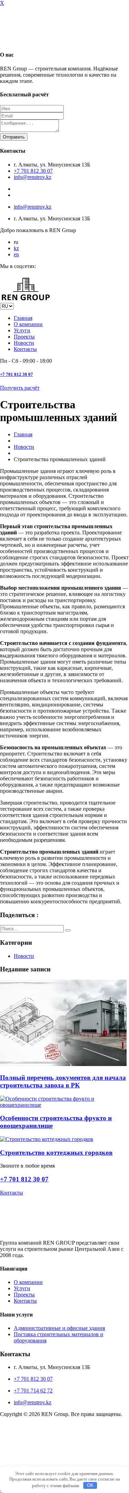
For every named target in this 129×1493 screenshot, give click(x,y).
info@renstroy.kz (32, 177)
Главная (23, 318)
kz (16, 248)
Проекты (24, 337)
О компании (28, 324)
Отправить (14, 137)
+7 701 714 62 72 (33, 1391)
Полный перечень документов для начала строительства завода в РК (63, 1081)
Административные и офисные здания (59, 1328)
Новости (24, 343)
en (16, 254)
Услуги (22, 330)
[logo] (26, 1459)
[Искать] (68, 930)
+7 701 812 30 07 (33, 171)
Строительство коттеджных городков (56, 1152)
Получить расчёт (20, 388)
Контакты (25, 349)
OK (90, 1485)
